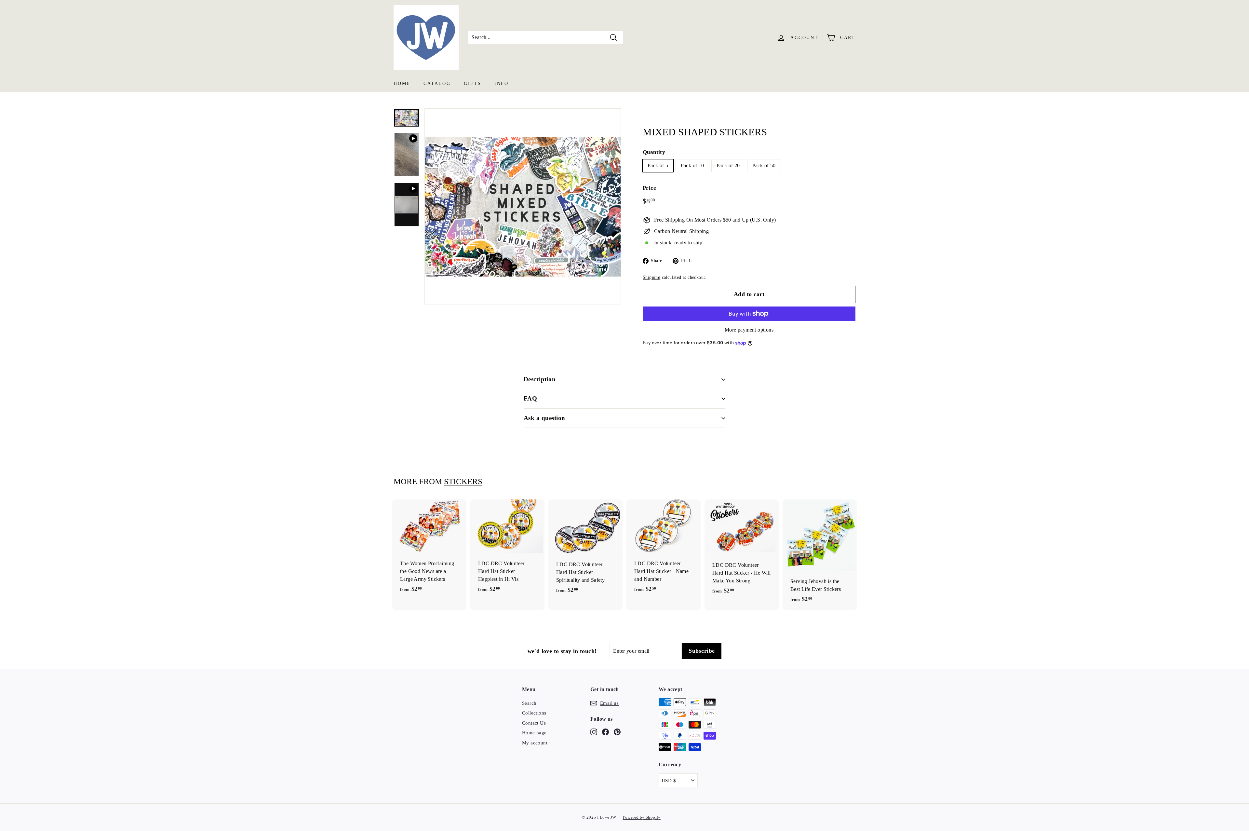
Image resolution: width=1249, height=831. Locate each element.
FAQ (530, 398)
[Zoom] (523, 207)
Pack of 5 (658, 165)
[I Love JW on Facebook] (605, 731)
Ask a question (544, 418)
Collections (534, 712)
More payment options (749, 330)
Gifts (472, 83)
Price (649, 188)
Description (540, 379)
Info (501, 83)
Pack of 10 (692, 165)
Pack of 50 (764, 165)
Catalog (437, 83)
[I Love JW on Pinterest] (617, 731)
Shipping (651, 277)
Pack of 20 (728, 165)
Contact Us (534, 723)
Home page (534, 732)
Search (529, 703)
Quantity (654, 152)
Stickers (463, 481)
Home (402, 83)
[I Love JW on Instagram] (593, 731)
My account (534, 742)
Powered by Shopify (642, 817)
